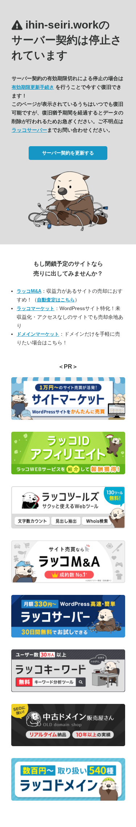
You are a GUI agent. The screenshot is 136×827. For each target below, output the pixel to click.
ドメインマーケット (38, 334)
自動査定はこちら (56, 299)
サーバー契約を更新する (68, 153)
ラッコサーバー (29, 130)
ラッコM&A (29, 291)
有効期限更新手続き (33, 87)
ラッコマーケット (35, 308)
